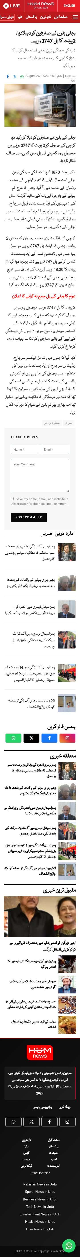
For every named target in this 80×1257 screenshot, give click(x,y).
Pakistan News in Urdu (40, 1184)
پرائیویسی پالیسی (42, 1107)
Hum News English (40, 1229)
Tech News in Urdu (40, 1206)
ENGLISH (69, 5)
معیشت (53, 1153)
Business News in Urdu (40, 1199)
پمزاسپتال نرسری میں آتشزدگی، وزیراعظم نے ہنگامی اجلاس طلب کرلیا (30, 610)
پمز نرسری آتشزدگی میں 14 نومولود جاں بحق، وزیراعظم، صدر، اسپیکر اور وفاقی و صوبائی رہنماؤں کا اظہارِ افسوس (30, 674)
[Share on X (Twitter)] (15, 76)
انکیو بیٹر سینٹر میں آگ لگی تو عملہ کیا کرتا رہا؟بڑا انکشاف (31, 704)
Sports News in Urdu (40, 1192)
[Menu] (75, 19)
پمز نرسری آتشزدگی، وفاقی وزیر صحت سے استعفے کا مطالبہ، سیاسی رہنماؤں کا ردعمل (30, 553)
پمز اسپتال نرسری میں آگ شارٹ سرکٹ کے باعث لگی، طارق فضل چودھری (33, 640)
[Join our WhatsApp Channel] (69, 1246)
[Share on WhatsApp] (22, 76)
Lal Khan (70, 76)
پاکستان (31, 17)
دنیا (20, 17)
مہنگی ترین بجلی (52, 423)
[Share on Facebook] (7, 76)
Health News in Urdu (40, 1221)
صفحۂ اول (61, 17)
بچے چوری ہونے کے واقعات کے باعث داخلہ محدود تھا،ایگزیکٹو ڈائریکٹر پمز (31, 583)
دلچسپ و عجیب (40, 1172)
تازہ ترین (45, 17)
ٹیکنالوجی (26, 1166)
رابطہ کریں (64, 1107)
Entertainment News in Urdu (40, 1214)
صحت (26, 1159)
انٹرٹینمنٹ (53, 1166)
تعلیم (54, 1159)
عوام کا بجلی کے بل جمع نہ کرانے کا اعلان (44, 296)
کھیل (26, 1153)
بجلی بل (68, 423)
